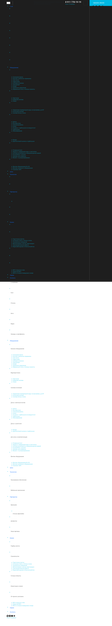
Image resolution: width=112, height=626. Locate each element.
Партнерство (13, 192)
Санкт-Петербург (70, 4)
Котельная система (18, 111)
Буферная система (18, 99)
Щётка (15, 122)
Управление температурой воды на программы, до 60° (28, 110)
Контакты (12, 278)
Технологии (13, 174)
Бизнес (12, 222)
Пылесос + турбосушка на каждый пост (24, 128)
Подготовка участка (18, 239)
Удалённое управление (19, 87)
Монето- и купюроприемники (21, 157)
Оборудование (14, 67)
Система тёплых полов (19, 113)
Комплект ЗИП (17, 169)
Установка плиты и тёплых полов (22, 240)
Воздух (15, 139)
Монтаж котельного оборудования (23, 168)
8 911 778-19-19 (73, 2)
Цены (11, 171)
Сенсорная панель (18, 77)
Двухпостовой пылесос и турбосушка (23, 141)
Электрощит (16, 84)
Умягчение (16, 98)
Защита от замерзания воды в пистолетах (25, 151)
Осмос (14, 101)
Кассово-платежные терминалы (22, 78)
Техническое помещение (20, 242)
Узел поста (16, 80)
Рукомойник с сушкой (19, 154)
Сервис (12, 275)
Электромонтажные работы (21, 245)
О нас (11, 6)
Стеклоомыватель (18, 125)
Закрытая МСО (17, 271)
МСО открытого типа (19, 270)
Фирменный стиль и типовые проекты (24, 89)
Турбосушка (16, 129)
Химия (14, 86)
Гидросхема (16, 81)
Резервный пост (17, 150)
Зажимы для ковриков (19, 156)
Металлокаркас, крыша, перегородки (23, 243)
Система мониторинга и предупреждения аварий (27, 153)
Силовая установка (18, 83)
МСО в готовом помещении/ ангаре (23, 273)
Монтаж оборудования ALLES (21, 166)
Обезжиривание (17, 131)
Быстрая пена (17, 123)
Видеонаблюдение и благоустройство (24, 246)
